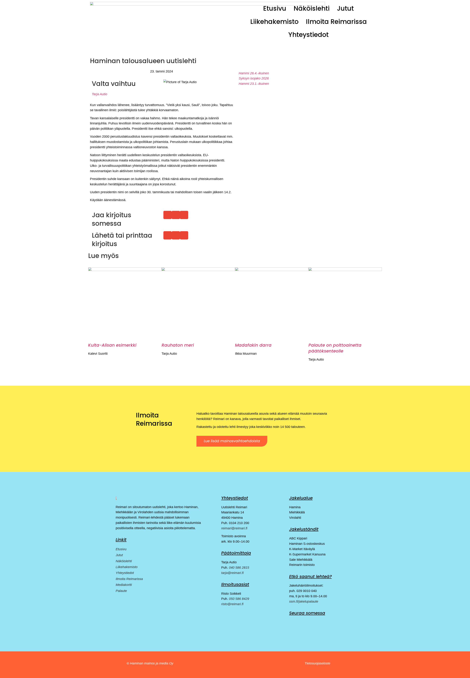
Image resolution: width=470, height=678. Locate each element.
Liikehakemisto (274, 21)
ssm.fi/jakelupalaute (303, 601)
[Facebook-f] (291, 622)
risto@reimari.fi (232, 604)
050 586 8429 (239, 599)
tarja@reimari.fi (232, 573)
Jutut (345, 8)
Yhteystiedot (308, 34)
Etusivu (274, 8)
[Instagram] (300, 622)
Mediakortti (124, 585)
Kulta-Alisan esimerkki (112, 345)
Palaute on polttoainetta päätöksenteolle (334, 348)
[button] (167, 215)
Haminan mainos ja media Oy (152, 663)
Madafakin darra (253, 345)
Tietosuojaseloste (317, 663)
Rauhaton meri (178, 345)
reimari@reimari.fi (234, 528)
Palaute (121, 591)
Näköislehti (312, 8)
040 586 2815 (239, 567)
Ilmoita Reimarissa (336, 21)
